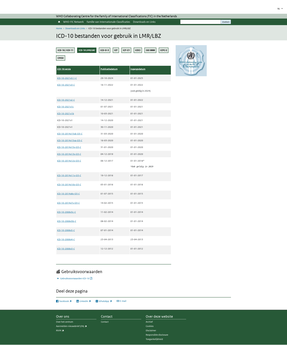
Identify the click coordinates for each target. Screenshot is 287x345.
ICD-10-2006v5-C (66, 230)
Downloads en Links (144, 21)
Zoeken (226, 21)
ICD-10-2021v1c (65, 106)
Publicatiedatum (109, 69)
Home (59, 22)
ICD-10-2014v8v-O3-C (68, 193)
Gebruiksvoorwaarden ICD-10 (76, 278)
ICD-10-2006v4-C (66, 239)
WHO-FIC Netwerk (73, 21)
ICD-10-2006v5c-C (66, 212)
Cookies (150, 326)
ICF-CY (126, 50)
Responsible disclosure (157, 334)
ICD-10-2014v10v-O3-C (69, 184)
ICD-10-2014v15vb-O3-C (69, 133)
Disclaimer (151, 330)
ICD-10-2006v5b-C (66, 221)
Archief (149, 321)
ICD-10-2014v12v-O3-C (69, 160)
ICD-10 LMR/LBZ (87, 50)
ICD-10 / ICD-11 (65, 50)
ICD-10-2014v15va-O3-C (69, 140)
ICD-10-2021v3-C (66, 84)
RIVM (66, 330)
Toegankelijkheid (154, 339)
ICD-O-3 (104, 50)
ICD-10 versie (64, 69)
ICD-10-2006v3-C (66, 248)
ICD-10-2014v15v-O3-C (69, 147)
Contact (105, 321)
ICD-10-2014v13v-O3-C (69, 154)
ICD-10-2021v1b (65, 113)
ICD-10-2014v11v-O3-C (69, 175)
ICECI (138, 50)
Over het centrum (64, 321)
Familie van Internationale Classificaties (108, 21)
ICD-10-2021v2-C (66, 100)
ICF (115, 50)
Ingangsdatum (137, 69)
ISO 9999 (150, 50)
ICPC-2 (163, 50)
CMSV (61, 58)
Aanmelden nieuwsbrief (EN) (76, 326)
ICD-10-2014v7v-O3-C (68, 202)
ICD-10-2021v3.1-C (67, 78)
